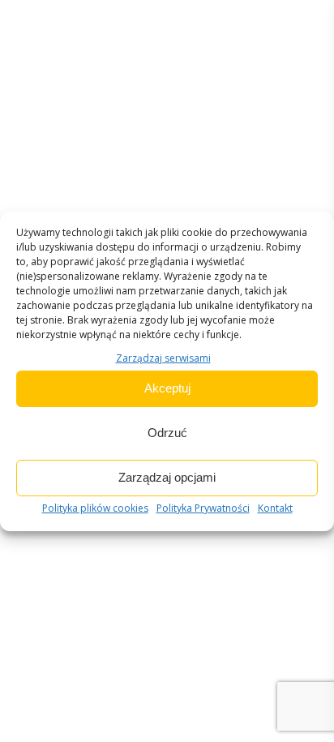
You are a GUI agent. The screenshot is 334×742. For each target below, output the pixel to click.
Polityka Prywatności (203, 508)
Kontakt (275, 508)
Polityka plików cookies (95, 508)
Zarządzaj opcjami (167, 477)
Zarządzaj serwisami (163, 358)
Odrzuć (167, 433)
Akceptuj (167, 388)
